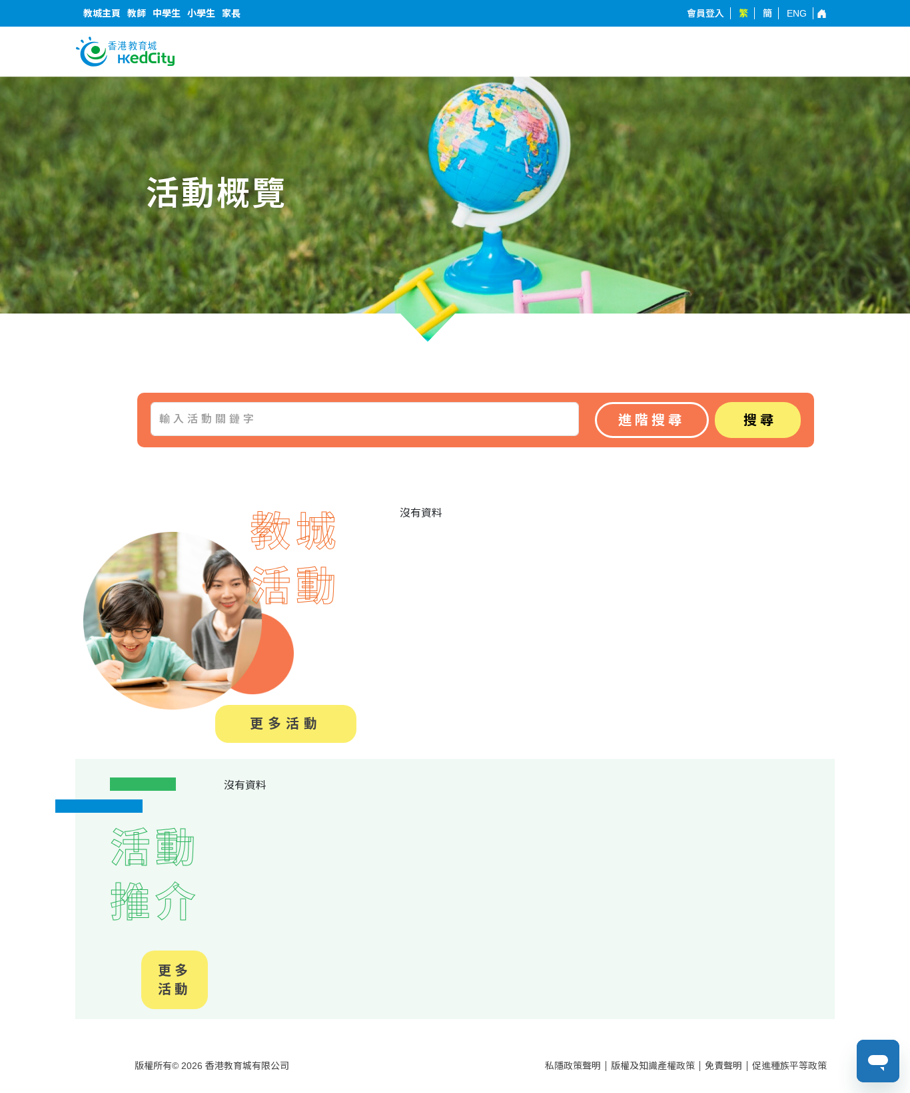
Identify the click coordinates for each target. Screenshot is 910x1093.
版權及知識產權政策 (653, 1065)
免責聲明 (723, 1065)
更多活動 (286, 723)
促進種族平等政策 (789, 1065)
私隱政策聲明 (573, 1065)
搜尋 (760, 420)
